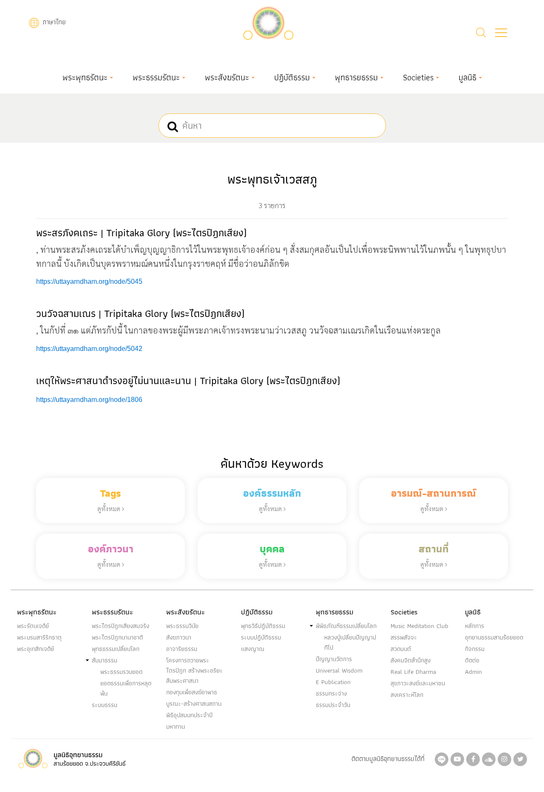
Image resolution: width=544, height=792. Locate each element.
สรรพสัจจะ (404, 637)
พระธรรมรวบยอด (121, 672)
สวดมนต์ (401, 649)
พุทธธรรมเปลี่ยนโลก (115, 649)
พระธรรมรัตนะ (156, 77)
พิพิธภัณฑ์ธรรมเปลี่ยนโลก (346, 626)
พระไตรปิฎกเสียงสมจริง (120, 626)
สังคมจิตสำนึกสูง (411, 660)
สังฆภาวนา (178, 637)
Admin (473, 672)
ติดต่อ (472, 660)
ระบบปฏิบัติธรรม (261, 637)
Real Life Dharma (413, 672)
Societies (418, 77)
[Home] (268, 22)
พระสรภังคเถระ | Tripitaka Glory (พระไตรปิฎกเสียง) (141, 232)
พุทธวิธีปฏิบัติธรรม (263, 626)
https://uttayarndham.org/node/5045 (89, 281)
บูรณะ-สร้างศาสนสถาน (193, 704)
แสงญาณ (252, 649)
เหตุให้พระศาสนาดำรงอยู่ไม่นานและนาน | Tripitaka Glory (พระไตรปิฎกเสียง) (188, 380)
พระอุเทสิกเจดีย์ (35, 649)
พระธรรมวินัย (182, 626)
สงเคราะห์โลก (407, 695)
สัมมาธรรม (104, 660)
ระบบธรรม (104, 705)
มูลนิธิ (467, 77)
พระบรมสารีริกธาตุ (39, 637)
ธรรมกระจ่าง (331, 693)
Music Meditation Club (419, 626)
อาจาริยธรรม (181, 649)
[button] (501, 32)
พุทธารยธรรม (356, 77)
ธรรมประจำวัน (333, 705)
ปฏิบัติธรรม (292, 77)
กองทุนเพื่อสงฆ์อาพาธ (191, 692)
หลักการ (474, 626)
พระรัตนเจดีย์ (33, 626)
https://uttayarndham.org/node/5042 (89, 348)
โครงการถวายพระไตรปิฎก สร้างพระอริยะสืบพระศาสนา (194, 670)
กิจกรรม (474, 649)
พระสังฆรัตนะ (227, 77)
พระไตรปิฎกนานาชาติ (117, 637)
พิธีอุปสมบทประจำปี (189, 715)
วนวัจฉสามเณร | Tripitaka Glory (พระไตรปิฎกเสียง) (140, 313)
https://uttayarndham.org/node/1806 (89, 399)
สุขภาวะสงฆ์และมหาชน (418, 683)
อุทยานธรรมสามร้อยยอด (494, 637)
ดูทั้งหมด (109, 508)
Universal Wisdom (339, 670)
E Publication (333, 682)
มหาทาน (175, 726)
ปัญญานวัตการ (334, 659)
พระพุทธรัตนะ (85, 77)
